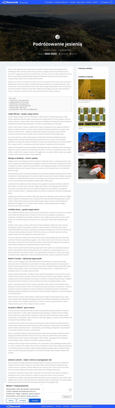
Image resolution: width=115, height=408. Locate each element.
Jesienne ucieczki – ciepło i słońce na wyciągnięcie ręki (23, 109)
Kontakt (94, 2)
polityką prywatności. (33, 396)
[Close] (41, 384)
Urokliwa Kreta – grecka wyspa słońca (19, 104)
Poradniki (72, 2)
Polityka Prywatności (47, 406)
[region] (23, 393)
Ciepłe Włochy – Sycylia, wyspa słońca (19, 100)
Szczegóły (22, 400)
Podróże (88, 2)
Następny (66, 396)
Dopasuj (11, 400)
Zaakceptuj (35, 400)
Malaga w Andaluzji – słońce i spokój (19, 102)
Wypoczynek (81, 2)
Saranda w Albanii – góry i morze (18, 107)
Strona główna (49, 2)
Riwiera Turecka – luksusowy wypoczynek (20, 105)
